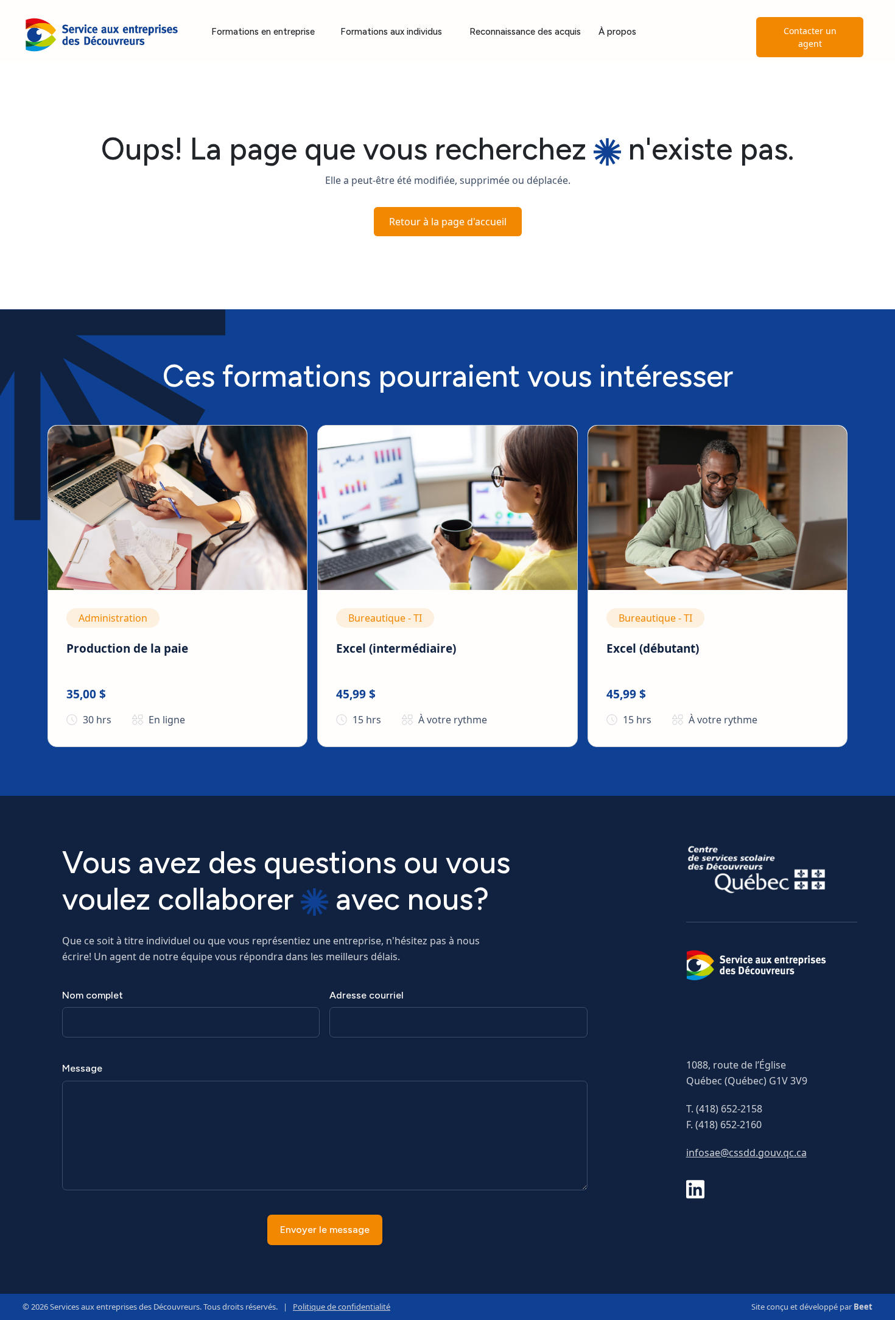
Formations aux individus (391, 31)
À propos (617, 31)
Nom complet (92, 995)
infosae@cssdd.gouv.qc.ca (746, 1152)
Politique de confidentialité (341, 1306)
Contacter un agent (810, 37)
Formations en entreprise (263, 31)
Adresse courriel (366, 995)
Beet (863, 1306)
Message (82, 1068)
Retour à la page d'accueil (448, 221)
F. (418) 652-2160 (724, 1124)
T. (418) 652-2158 (724, 1108)
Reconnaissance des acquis (525, 31)
